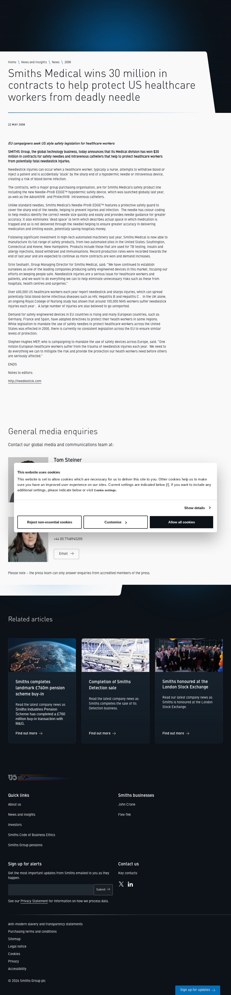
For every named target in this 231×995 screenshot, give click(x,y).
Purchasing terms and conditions (32, 932)
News (56, 62)
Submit (100, 889)
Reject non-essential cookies (49, 522)
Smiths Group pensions (25, 845)
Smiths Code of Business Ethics (31, 835)
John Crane (126, 804)
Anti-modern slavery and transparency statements (45, 924)
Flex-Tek (124, 815)
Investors (15, 825)
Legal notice (17, 946)
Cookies (14, 954)
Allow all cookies (181, 522)
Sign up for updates (195, 990)
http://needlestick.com (24, 381)
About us (14, 804)
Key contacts (127, 873)
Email (63, 554)
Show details (194, 508)
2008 (68, 62)
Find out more (26, 733)
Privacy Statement (34, 901)
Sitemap (14, 939)
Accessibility (17, 969)
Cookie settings (105, 490)
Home (12, 62)
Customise (112, 522)
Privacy (13, 961)
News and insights (34, 62)
